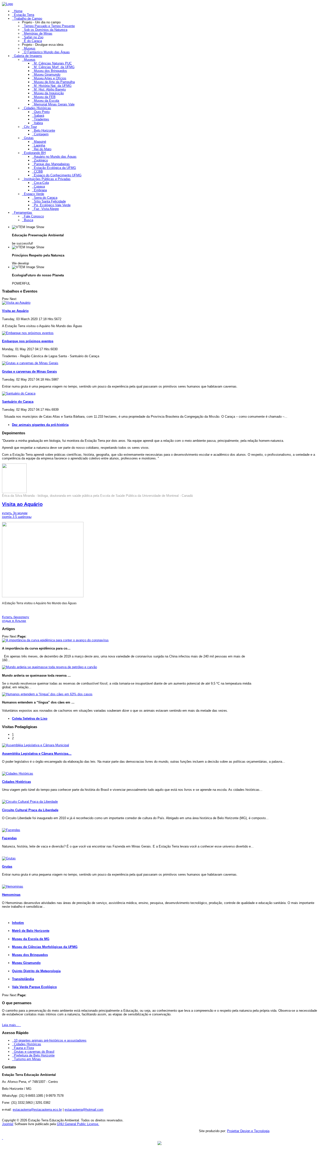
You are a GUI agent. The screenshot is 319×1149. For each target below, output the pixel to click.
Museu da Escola (46, 100)
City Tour (30, 127)
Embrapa (40, 190)
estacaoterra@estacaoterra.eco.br (37, 1109)
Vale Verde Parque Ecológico (34, 987)
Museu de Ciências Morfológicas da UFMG (45, 947)
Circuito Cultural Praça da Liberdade (30, 810)
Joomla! (7, 1124)
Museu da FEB (45, 97)
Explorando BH (35, 153)
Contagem (41, 134)
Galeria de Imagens (28, 56)
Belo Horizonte (44, 130)
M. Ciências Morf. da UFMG (54, 67)
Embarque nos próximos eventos (27, 341)
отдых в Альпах (14, 621)
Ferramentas (23, 212)
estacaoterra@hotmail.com (84, 1109)
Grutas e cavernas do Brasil (34, 1051)
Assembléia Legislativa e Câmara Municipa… (37, 753)
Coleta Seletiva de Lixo (29, 718)
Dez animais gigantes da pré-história (40, 425)
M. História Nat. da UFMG (53, 86)
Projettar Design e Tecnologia (248, 1131)
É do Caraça (33, 41)
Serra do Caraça (45, 198)
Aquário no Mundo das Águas (55, 156)
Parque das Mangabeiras (52, 164)
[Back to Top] (2, 1138)
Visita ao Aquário (15, 311)
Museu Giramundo (47, 74)
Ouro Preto (42, 112)
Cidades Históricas (37, 108)
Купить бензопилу (15, 617)
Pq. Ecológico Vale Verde (52, 205)
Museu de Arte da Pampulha (54, 82)
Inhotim (18, 923)
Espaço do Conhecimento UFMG (57, 175)
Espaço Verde (34, 194)
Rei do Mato (42, 149)
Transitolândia (23, 979)
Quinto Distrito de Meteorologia (36, 971)
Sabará (39, 115)
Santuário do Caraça (17, 401)
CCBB (38, 171)
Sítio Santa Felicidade (50, 201)
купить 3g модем (14, 513)
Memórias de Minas (38, 33)
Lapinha (39, 145)
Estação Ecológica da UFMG (55, 168)
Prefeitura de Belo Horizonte (34, 1055)
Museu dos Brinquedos (50, 71)
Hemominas (11, 895)
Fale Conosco (34, 216)
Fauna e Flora (24, 1048)
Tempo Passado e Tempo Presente (49, 26)
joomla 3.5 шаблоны (16, 517)
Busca (28, 220)
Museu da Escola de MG (30, 939)
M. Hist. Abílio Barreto (50, 89)
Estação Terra (24, 15)
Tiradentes (41, 119)
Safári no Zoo (33, 37)
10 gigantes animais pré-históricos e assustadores (50, 1040)
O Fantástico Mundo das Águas (47, 52)
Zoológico (41, 160)
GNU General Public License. (78, 1124)
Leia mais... (11, 1025)
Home (18, 11)
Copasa (39, 186)
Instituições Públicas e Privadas (47, 179)
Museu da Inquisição (49, 93)
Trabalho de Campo (28, 18)
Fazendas (9, 838)
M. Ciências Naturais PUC (53, 63)
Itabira (38, 123)
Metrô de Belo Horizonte (30, 931)
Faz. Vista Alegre (46, 209)
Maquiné (40, 142)
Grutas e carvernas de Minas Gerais (29, 371)
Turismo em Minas (27, 1059)
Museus (29, 48)
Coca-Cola (41, 183)
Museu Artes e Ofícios (50, 78)
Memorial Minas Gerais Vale (54, 104)
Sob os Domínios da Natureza (45, 30)
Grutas (29, 138)
